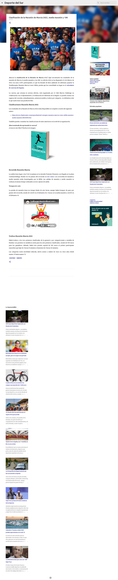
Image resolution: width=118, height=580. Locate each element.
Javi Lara (92, 83)
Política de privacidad (96, 201)
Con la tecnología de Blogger (60, 577)
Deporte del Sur (13, 2)
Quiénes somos (94, 203)
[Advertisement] (41, 292)
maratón (19, 258)
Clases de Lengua (95, 80)
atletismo (12, 258)
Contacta (92, 200)
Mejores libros (94, 82)
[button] (10, 23)
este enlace (50, 176)
